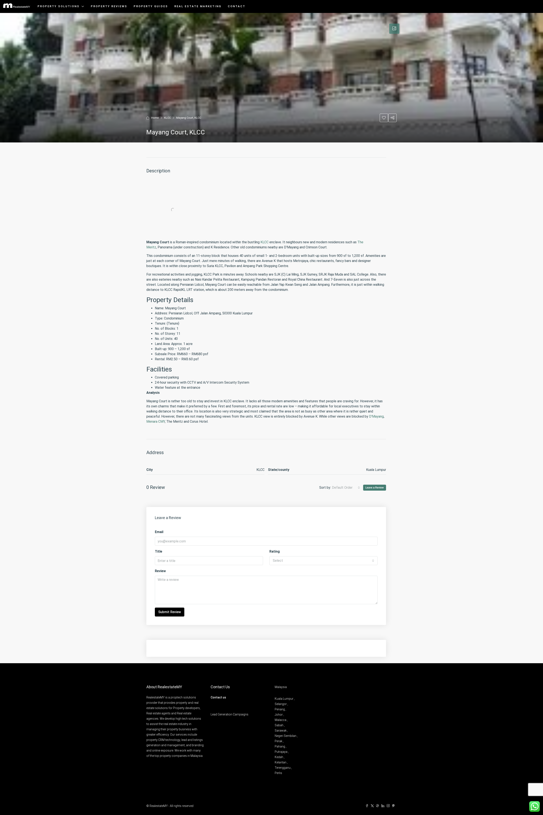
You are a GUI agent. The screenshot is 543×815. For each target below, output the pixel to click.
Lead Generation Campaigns (229, 714)
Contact (236, 6)
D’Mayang (376, 416)
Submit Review (169, 612)
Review (160, 571)
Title (158, 551)
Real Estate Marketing (197, 6)
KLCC (167, 117)
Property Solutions (59, 6)
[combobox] (346, 487)
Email (159, 532)
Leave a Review (374, 487)
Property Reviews (109, 6)
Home (155, 117)
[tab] (394, 29)
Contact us (218, 697)
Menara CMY (155, 421)
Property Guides (151, 6)
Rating (274, 551)
